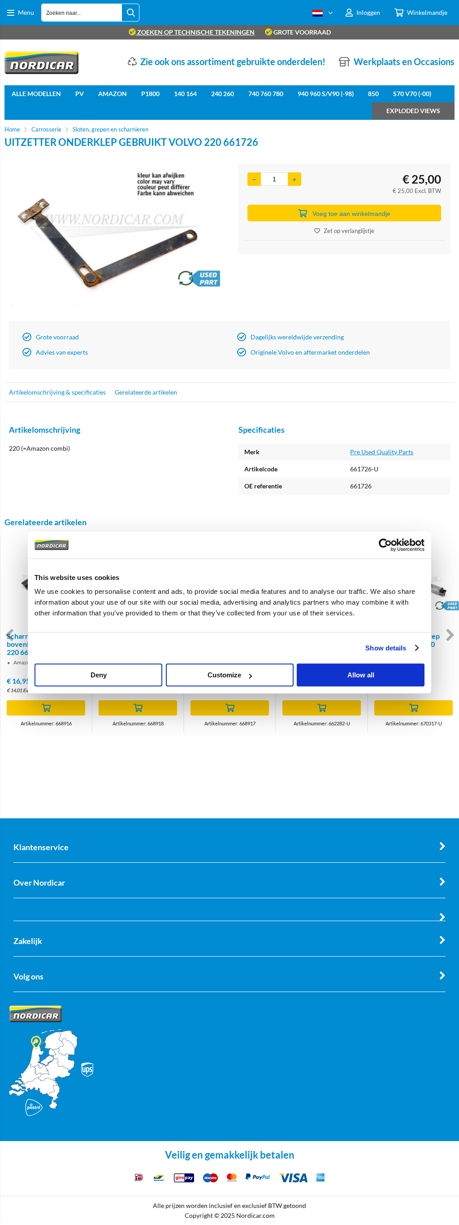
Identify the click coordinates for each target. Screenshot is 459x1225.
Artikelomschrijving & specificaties (57, 392)
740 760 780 (265, 93)
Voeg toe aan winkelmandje (351, 213)
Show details (385, 648)
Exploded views (413, 110)
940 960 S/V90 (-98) (326, 93)
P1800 (150, 93)
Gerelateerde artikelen (146, 392)
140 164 (185, 93)
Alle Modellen (36, 93)
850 (373, 93)
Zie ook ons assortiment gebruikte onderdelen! (232, 61)
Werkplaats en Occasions (404, 61)
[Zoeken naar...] (130, 13)
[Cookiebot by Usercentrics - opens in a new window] (385, 545)
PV (79, 93)
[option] (114, 239)
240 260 (222, 93)
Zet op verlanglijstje (349, 230)
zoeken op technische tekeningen (195, 32)
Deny (99, 675)
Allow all (360, 675)
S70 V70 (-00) (412, 93)
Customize (224, 675)
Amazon (112, 93)
